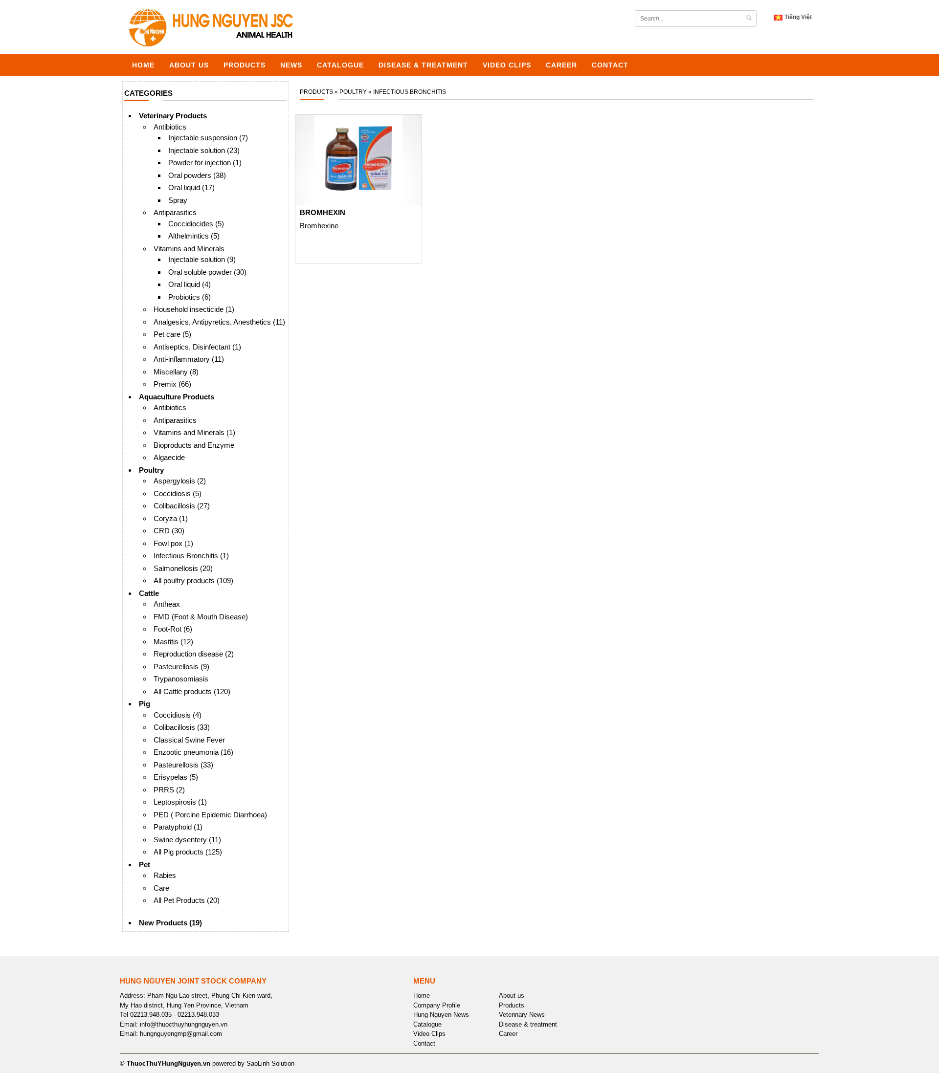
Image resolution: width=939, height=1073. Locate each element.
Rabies (165, 875)
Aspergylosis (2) (180, 481)
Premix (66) (172, 384)
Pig (144, 704)
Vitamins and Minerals (189, 248)
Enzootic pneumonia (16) (193, 752)
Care (161, 888)
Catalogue (340, 64)
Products (245, 64)
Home (143, 64)
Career (561, 64)
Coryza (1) (171, 518)
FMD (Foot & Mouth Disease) (201, 617)
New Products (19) (170, 923)
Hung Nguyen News (441, 1014)
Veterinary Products (173, 115)
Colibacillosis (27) (182, 506)
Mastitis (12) (173, 641)
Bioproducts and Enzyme (194, 445)
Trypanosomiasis (181, 679)
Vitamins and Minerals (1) (194, 432)
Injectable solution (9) (202, 259)
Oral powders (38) (197, 175)
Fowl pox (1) (173, 543)
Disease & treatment (423, 64)
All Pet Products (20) (187, 900)
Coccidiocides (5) (196, 223)
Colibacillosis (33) (182, 727)
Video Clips (507, 64)
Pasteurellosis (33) (183, 765)
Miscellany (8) (176, 372)
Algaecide (169, 457)
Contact (610, 64)
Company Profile (436, 1005)
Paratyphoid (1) (178, 827)
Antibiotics (170, 127)
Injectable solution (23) (204, 150)
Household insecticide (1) (194, 309)
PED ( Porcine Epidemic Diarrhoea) (210, 814)
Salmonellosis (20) (183, 568)
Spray (177, 200)
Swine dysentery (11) (187, 839)
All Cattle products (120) (192, 691)
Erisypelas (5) (176, 777)
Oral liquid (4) (189, 284)
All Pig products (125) (188, 852)
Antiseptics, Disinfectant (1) (197, 347)
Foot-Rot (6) (173, 629)
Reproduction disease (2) (194, 654)
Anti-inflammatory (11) (189, 359)
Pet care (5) (172, 334)
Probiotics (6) (189, 297)
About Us (189, 64)
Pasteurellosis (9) (181, 666)
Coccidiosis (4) (177, 715)
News (291, 64)
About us (511, 995)
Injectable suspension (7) (208, 137)
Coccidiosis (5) (177, 493)
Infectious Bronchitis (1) (191, 555)
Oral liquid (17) (191, 187)
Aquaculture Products (176, 397)
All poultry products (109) (193, 580)
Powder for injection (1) (205, 162)
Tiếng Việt (797, 17)
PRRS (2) (169, 790)
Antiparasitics (175, 212)
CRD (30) (169, 530)
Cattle (149, 593)
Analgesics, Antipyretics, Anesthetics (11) (219, 322)
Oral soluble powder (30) (207, 272)
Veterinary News (522, 1014)
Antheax (167, 604)
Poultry (151, 470)
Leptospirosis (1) (180, 802)
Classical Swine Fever (189, 740)
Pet (144, 864)
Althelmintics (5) (194, 236)
